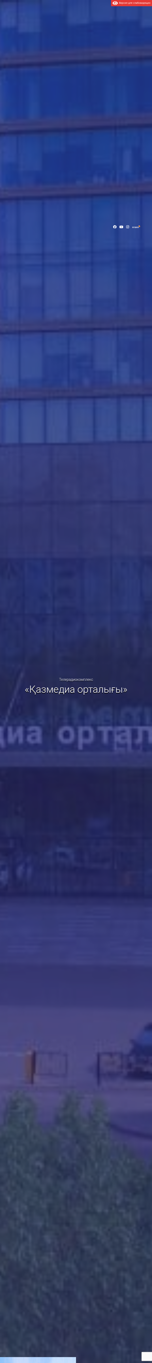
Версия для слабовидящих (134, 2)
